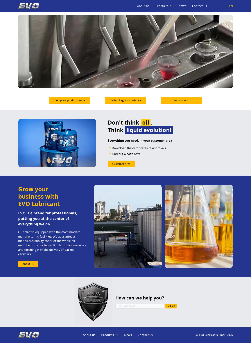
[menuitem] (143, 6)
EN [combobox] (231, 6)
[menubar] (172, 6)
